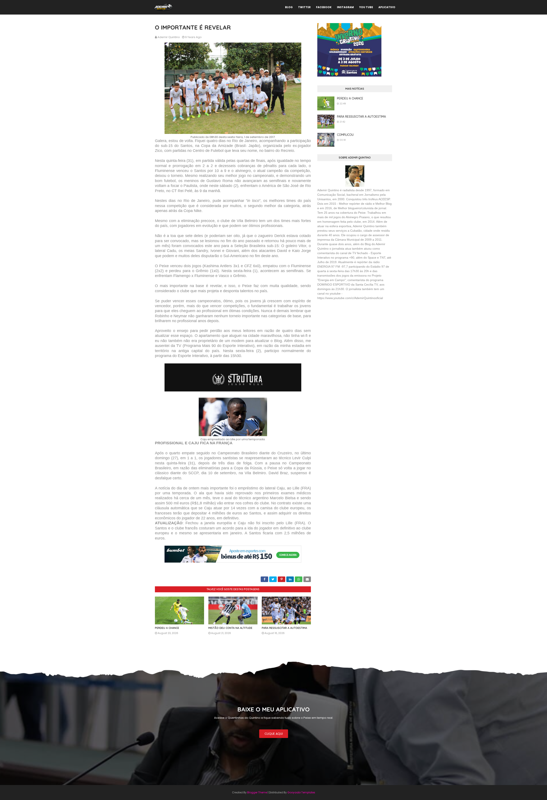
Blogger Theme (257, 792)
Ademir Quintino (168, 37)
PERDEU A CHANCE (167, 628)
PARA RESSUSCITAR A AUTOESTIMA (284, 628)
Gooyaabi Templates (301, 792)
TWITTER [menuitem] (304, 7)
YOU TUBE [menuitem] (366, 7)
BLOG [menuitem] (289, 7)
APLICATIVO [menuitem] (386, 7)
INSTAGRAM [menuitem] (345, 7)
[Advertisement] (349, 334)
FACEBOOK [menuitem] (324, 7)
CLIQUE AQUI (274, 734)
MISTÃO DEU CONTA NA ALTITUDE (230, 628)
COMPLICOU (345, 135)
